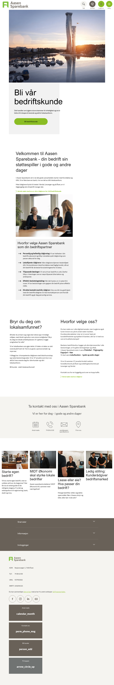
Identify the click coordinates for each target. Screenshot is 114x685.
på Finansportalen (59, 592)
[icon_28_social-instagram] (20, 598)
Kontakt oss (25, 629)
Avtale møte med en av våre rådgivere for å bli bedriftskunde (39, 191)
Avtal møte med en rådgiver (72, 377)
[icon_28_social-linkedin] (28, 598)
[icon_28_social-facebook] (12, 598)
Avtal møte (25, 611)
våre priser (27, 592)
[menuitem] (15, 5)
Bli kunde (25, 646)
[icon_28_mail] (36, 598)
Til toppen (26, 664)
